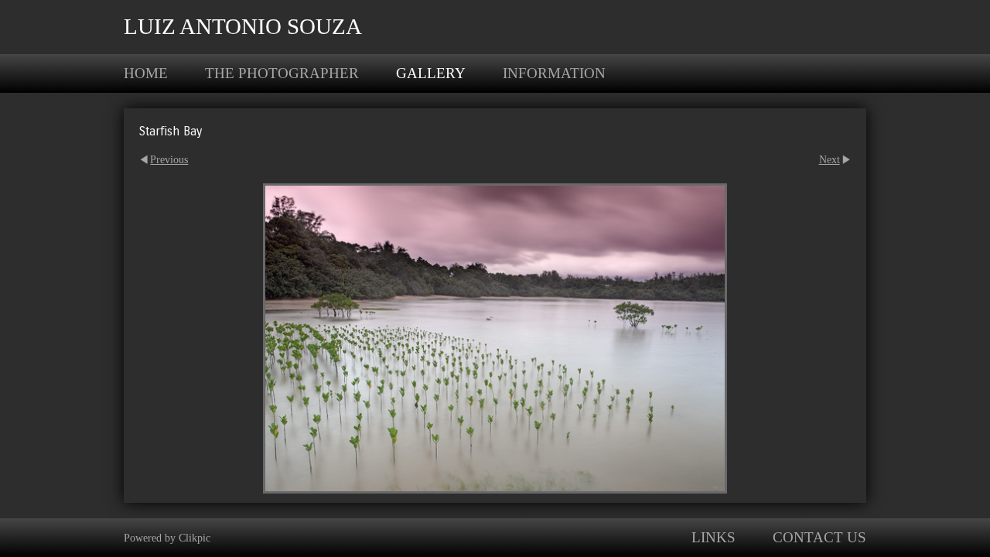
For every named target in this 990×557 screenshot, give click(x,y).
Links (713, 537)
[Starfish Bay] (495, 338)
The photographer (282, 73)
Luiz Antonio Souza (243, 26)
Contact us (819, 537)
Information (554, 73)
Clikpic (194, 537)
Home (146, 73)
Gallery (431, 73)
